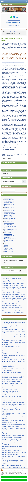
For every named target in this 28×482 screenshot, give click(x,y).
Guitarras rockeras (8, 205)
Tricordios (6, 243)
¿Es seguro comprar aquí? (12, 22)
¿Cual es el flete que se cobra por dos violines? (14, 359)
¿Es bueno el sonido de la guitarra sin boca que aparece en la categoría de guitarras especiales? (14, 409)
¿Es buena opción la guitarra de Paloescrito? (13, 402)
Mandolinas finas (8, 240)
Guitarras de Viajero (9, 216)
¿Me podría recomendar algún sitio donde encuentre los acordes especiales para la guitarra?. (12, 462)
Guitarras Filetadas (9, 202)
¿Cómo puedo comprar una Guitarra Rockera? (13, 334)
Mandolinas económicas (10, 238)
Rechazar (14, 479)
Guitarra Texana (8, 215)
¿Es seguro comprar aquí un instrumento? (12, 420)
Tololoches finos (8, 234)
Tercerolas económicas (10, 226)
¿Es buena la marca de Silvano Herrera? (12, 400)
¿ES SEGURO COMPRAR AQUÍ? (9, 422)
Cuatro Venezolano (9, 235)
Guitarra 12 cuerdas (9, 220)
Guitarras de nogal (8, 209)
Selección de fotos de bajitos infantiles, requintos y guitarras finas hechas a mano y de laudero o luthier (13, 280)
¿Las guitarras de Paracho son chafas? (11, 450)
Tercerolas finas (8, 227)
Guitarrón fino (7, 237)
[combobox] (8, 190)
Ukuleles (6, 245)
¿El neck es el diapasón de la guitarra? (11, 387)
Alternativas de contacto (14, 20)
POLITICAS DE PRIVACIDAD (9, 166)
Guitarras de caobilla (9, 204)
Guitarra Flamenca (8, 212)
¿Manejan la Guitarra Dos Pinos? (10, 454)
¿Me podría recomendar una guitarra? (11, 465)
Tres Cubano (7, 242)
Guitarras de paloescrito (10, 210)
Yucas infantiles (8, 198)
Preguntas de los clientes (14, 25)
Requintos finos (8, 224)
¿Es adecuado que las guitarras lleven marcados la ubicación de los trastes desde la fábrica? (13, 393)
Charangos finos (8, 232)
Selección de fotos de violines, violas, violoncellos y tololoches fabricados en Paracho (12, 307)
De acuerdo (14, 476)
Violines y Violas (8, 248)
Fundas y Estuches (8, 251)
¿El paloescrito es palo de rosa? (10, 389)
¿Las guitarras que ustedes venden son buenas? (14, 452)
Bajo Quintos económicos (10, 229)
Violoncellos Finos (8, 249)
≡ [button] (26, 1)
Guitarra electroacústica (10, 218)
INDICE (21, 22)
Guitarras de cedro (9, 207)
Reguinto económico (9, 223)
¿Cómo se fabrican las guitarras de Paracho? (13, 350)
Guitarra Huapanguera (9, 213)
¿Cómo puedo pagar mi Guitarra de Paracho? (13, 336)
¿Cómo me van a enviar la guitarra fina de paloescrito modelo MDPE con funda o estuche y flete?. (14, 331)
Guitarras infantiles (9, 199)
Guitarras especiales (9, 221)
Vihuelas (6, 246)
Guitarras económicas (9, 201)
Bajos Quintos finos (9, 231)
